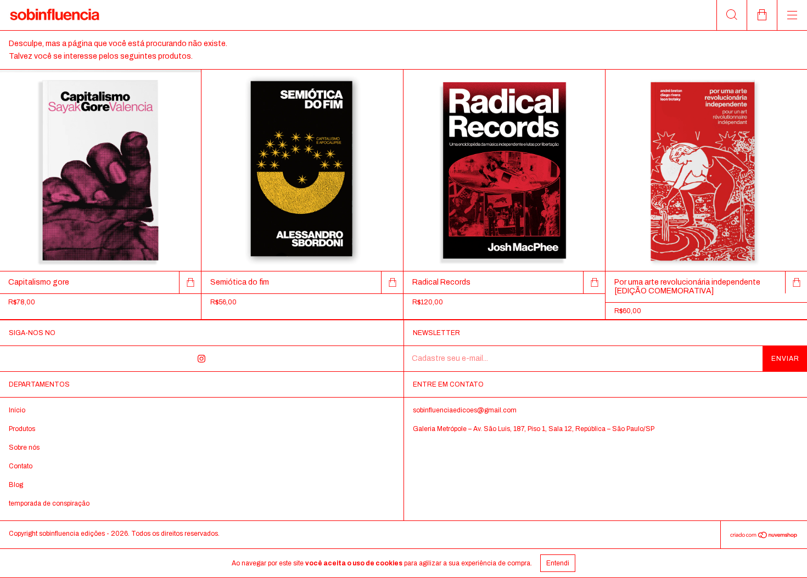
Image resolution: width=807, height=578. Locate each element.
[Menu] (792, 15)
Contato (20, 466)
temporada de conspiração (49, 503)
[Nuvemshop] (764, 536)
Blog (16, 485)
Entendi (557, 563)
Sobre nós (24, 447)
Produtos (22, 429)
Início (17, 410)
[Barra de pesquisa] (731, 15)
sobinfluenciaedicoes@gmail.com (465, 410)
